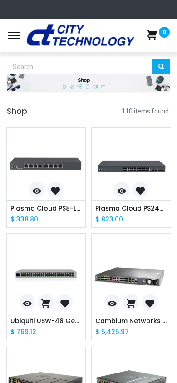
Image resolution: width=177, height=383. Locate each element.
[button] (37, 189)
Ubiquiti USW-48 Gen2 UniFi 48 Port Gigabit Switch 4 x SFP (46, 321)
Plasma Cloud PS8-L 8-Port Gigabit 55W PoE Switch (46, 208)
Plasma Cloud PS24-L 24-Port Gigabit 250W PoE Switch (131, 208)
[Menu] (13, 35)
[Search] (161, 66)
